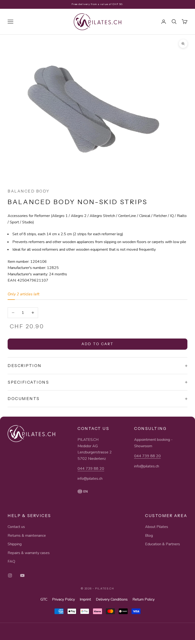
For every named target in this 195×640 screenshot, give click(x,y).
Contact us (16, 526)
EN (85, 491)
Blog (149, 535)
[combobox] (95, 491)
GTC (43, 599)
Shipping (15, 544)
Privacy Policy (63, 599)
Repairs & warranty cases (29, 552)
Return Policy (143, 599)
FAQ (11, 561)
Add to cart (97, 344)
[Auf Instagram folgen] (10, 575)
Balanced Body (29, 191)
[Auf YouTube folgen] (22, 575)
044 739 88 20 (91, 468)
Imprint (85, 599)
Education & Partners (162, 544)
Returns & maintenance (27, 535)
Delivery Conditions (112, 599)
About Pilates (156, 526)
